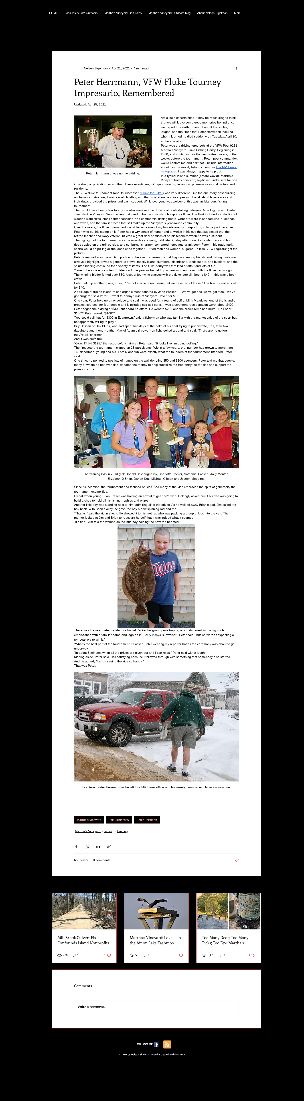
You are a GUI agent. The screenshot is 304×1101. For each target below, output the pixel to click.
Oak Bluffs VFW (119, 820)
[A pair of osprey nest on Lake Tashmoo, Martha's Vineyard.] (156, 911)
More (228, 38)
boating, (148, 38)
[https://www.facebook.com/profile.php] (156, 1044)
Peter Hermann (147, 820)
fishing (77, 38)
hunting (96, 38)
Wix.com (180, 1054)
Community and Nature (179, 38)
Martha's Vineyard (122, 38)
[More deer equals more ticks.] (229, 911)
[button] (255, 38)
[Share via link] (109, 846)
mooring (210, 38)
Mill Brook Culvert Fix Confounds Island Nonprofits (83, 940)
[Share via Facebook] (76, 846)
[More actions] (236, 68)
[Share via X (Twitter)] (87, 846)
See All (256, 885)
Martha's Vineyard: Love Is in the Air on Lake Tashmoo (155, 940)
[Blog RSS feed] (167, 1044)
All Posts (57, 38)
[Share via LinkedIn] (98, 846)
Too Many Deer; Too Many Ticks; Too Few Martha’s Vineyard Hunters (225, 940)
